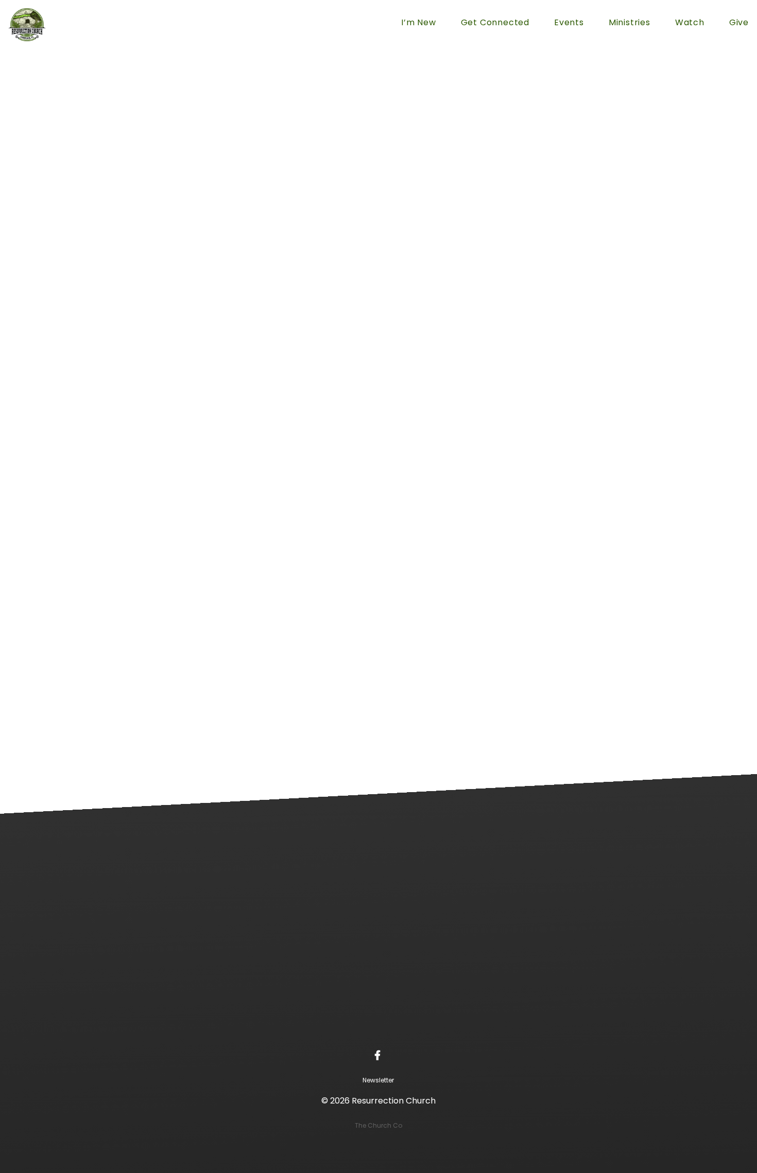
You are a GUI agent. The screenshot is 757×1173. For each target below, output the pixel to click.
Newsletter (378, 1080)
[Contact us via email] (157, 964)
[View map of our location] (452, 964)
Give (739, 23)
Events (569, 23)
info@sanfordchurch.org (157, 1022)
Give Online (599, 1022)
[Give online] (599, 964)
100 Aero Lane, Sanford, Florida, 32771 (452, 1022)
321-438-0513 (304, 1022)
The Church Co (378, 1125)
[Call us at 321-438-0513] (304, 964)
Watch (689, 23)
